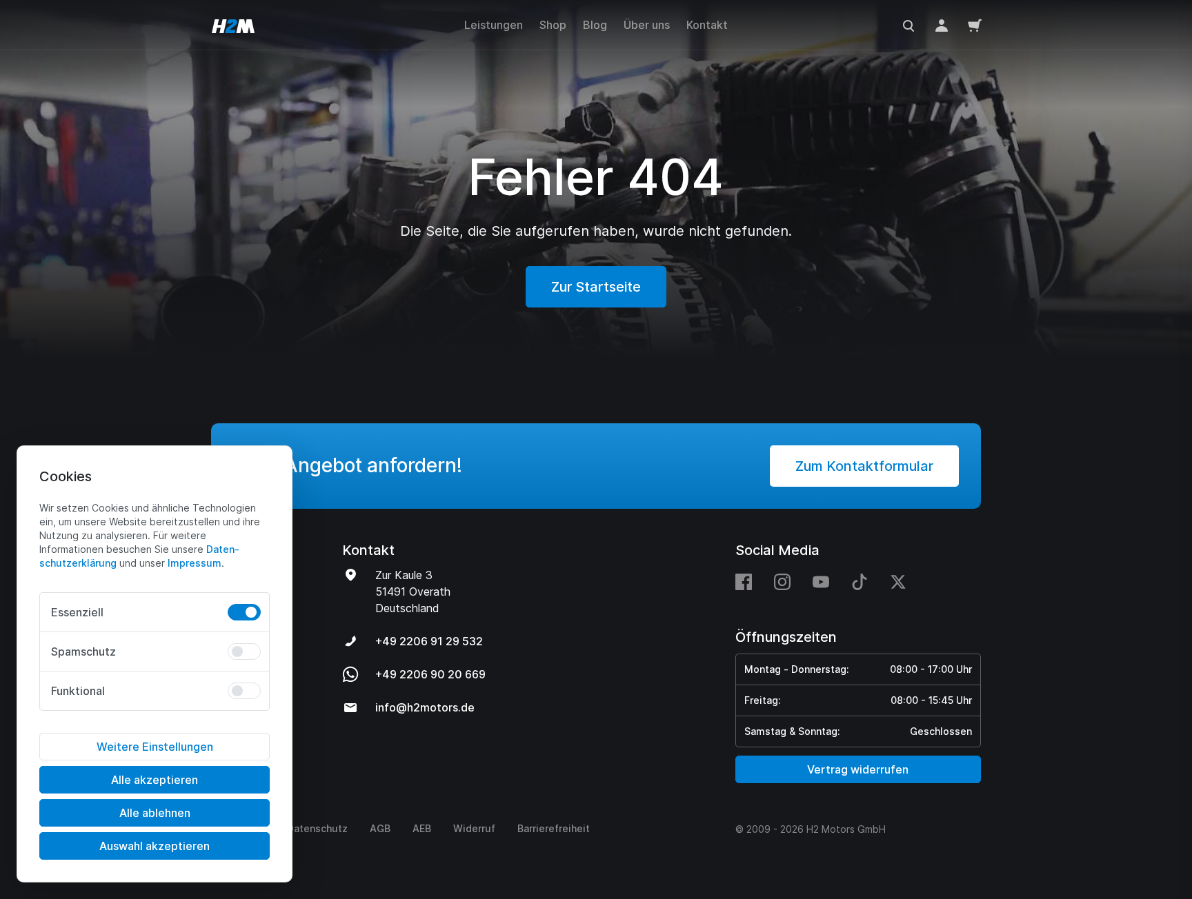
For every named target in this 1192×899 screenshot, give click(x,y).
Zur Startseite (596, 287)
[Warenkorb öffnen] (974, 25)
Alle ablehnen (154, 813)
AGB (380, 828)
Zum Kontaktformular (864, 466)
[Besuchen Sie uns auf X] (898, 581)
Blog (595, 25)
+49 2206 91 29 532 (429, 641)
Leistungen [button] (493, 25)
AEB (422, 828)
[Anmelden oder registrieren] (941, 25)
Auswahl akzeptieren (154, 846)
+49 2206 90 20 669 (430, 674)
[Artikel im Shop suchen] (908, 25)
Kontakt (707, 25)
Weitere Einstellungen (155, 747)
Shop (552, 25)
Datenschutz (317, 828)
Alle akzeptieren (154, 780)
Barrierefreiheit (553, 828)
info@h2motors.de (425, 707)
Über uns (647, 25)
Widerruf (474, 828)
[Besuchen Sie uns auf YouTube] (821, 581)
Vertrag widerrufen (857, 769)
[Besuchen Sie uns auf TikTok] (859, 581)
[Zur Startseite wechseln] (233, 25)
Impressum (194, 563)
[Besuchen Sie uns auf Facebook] (749, 581)
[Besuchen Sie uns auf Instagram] (782, 581)
